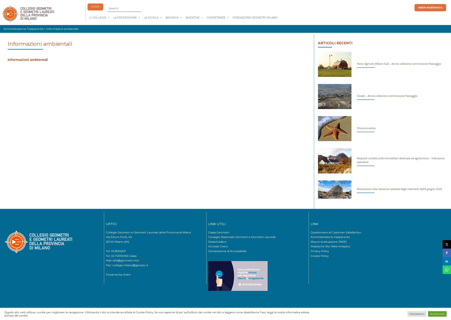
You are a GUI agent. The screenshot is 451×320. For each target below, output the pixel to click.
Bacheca (172, 17)
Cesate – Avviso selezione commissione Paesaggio (387, 96)
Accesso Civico (218, 246)
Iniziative (193, 17)
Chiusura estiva (366, 128)
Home (95, 6)
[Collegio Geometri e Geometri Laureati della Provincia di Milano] (27, 21)
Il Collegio (97, 17)
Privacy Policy (320, 251)
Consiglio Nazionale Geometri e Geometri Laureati (242, 237)
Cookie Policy (320, 256)
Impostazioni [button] (417, 313)
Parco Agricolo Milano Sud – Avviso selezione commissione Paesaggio (399, 63)
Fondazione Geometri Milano (255, 17)
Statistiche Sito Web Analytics (330, 246)
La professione (125, 17)
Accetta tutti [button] (437, 313)
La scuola (151, 17)
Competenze (216, 17)
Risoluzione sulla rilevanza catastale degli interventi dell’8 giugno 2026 (399, 189)
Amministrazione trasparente (330, 237)
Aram (127, 274)
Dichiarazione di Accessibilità (227, 251)
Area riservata (430, 7)
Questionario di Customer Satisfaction (336, 232)
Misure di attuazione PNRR (329, 241)
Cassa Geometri (218, 232)
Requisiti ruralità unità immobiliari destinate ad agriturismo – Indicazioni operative (401, 160)
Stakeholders (217, 241)
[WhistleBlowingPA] (238, 290)
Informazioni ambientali (40, 44)
